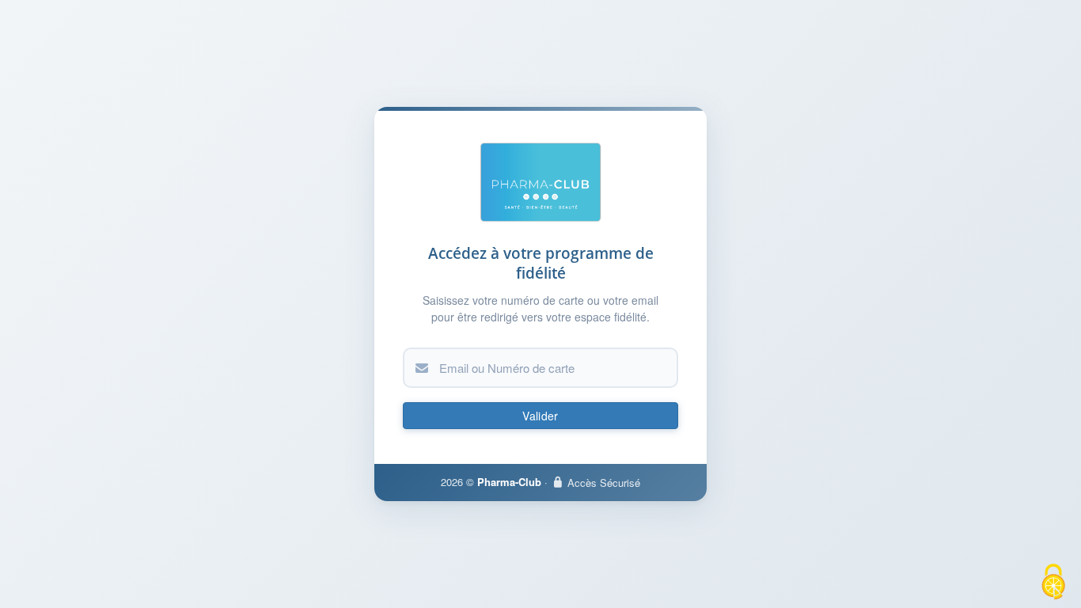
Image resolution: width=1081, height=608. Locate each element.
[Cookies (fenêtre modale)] (1053, 582)
